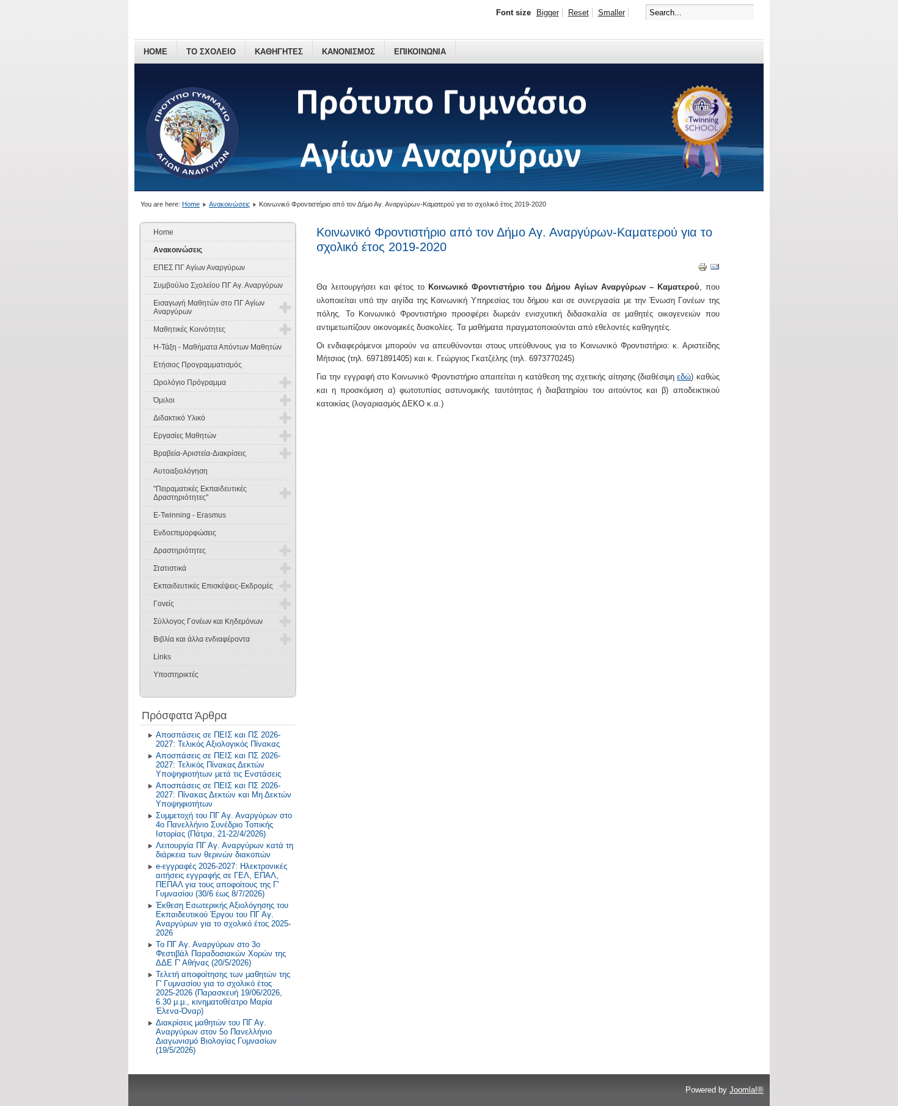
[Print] (702, 269)
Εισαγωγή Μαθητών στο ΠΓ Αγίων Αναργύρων (209, 307)
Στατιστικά (169, 568)
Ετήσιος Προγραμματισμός (197, 365)
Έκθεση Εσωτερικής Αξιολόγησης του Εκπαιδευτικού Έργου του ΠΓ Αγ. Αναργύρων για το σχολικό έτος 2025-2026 (223, 919)
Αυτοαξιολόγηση (180, 471)
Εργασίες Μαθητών (184, 435)
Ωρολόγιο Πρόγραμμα (189, 382)
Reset (578, 12)
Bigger (547, 12)
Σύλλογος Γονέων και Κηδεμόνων (208, 621)
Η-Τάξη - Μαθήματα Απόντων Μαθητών (217, 347)
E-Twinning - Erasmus (189, 515)
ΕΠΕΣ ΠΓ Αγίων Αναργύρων (199, 267)
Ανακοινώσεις (229, 204)
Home (155, 51)
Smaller (611, 12)
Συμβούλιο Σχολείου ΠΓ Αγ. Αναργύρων (218, 285)
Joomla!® (746, 1089)
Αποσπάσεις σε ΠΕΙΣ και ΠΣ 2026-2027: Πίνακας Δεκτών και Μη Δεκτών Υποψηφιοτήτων (223, 794)
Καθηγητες (279, 51)
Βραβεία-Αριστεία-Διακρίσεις (199, 453)
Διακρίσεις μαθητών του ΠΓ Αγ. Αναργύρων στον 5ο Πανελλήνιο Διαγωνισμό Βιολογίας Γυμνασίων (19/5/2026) (216, 1036)
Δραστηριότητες (179, 550)
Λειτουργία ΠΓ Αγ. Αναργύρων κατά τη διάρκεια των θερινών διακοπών (224, 850)
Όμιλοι (164, 400)
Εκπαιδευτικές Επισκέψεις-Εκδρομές (213, 586)
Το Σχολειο (211, 51)
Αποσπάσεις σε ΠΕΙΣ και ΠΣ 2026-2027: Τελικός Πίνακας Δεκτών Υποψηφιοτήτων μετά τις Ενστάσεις (218, 764)
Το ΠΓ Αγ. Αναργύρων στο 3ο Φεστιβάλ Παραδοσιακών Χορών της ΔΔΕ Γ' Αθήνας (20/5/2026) (221, 953)
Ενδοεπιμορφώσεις (184, 533)
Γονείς (163, 603)
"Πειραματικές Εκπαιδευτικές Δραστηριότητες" (200, 493)
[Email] (715, 269)
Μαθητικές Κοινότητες (189, 329)
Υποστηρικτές (176, 674)
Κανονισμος (348, 51)
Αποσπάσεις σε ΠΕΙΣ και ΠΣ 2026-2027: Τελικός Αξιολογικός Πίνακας (218, 739)
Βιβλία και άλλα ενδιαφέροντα (201, 639)
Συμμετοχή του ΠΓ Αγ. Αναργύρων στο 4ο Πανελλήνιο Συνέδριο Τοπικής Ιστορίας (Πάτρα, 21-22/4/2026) (224, 824)
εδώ (684, 376)
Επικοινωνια (420, 51)
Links (162, 657)
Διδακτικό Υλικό (179, 418)
